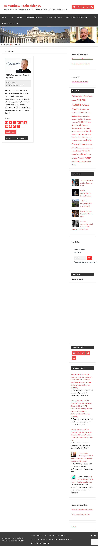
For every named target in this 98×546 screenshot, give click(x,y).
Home (4, 17)
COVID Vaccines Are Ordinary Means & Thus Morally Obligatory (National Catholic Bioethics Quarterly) (81, 411)
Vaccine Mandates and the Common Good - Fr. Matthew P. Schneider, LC (81, 377)
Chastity (74, 113)
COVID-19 (81, 112)
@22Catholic (76, 96)
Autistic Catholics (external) (10, 23)
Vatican (88, 162)
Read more (10, 132)
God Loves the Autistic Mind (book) (76, 17)
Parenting (89, 137)
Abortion (84, 96)
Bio (12, 17)
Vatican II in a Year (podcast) (34, 17)
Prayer (82, 144)
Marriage (82, 131)
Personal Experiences (20, 138)
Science (74, 151)
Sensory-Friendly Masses (54, 17)
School (91, 148)
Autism (81, 99)
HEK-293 (85, 125)
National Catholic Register (79, 137)
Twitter (87, 157)
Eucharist (76, 116)
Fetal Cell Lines (82, 119)
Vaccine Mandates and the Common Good (86, 182)
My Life (8, 138)
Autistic (76, 104)
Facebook (74, 119)
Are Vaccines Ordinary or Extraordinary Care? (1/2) (81, 437)
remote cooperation (83, 148)
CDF (88, 109)
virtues (74, 165)
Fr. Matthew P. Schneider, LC (22, 6)
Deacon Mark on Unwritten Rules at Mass (86, 213)
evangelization (85, 116)
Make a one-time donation (81, 64)
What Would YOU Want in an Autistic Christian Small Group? (82, 458)
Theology (81, 158)
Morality (88, 131)
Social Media (82, 154)
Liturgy (77, 131)
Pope (84, 140)
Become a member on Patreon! (82, 59)
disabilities (88, 113)
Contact (19, 17)
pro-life (75, 148)
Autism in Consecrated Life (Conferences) (86, 203)
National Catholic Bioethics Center (81, 134)
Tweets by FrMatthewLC (80, 82)
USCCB (74, 162)
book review (82, 109)
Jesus (83, 128)
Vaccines (80, 161)
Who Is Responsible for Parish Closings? (85, 193)
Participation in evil (77, 140)
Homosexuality (77, 128)
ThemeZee (21, 540)
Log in (74, 526)
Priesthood (89, 144)
